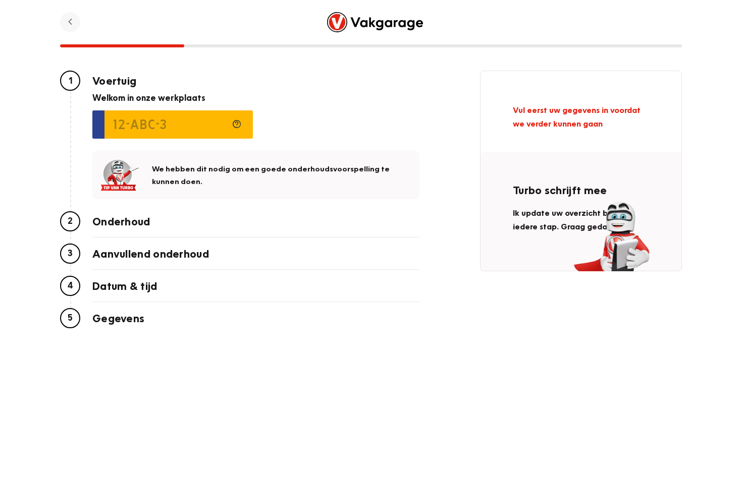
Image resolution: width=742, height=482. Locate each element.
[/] (375, 22)
